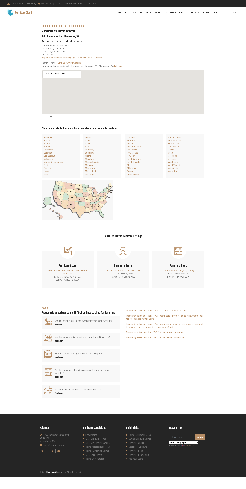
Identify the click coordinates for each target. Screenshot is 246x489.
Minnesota (90, 168)
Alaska (47, 140)
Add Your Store (136, 458)
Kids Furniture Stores (95, 438)
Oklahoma (131, 168)
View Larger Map (48, 117)
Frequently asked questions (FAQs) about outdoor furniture (154, 332)
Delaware (48, 158)
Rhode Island (174, 137)
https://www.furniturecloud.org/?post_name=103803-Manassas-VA (74, 57)
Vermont (172, 155)
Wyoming (172, 171)
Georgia (47, 168)
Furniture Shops (136, 442)
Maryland (89, 158)
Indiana (88, 140)
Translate (190, 445)
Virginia (172, 158)
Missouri (89, 174)
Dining (193, 12)
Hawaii (47, 171)
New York (131, 155)
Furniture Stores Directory (23, 3)
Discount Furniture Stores (97, 442)
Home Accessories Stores (97, 446)
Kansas (88, 146)
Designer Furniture (138, 446)
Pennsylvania (133, 174)
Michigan (89, 165)
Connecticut (49, 155)
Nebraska (131, 140)
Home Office (210, 12)
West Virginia (174, 165)
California (48, 149)
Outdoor (228, 12)
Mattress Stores (173, 12)
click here (117, 66)
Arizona (47, 143)
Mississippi (90, 171)
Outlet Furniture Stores (140, 438)
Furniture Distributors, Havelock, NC (123, 270)
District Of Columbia (53, 162)
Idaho (46, 174)
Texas (171, 149)
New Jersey (132, 149)
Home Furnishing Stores (97, 450)
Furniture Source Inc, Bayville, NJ (178, 270)
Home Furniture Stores (140, 434)
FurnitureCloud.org (55, 472)
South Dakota (174, 143)
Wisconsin (173, 168)
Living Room (132, 12)
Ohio (129, 165)
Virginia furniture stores (69, 62)
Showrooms (91, 434)
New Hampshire (134, 146)
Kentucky (89, 149)
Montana (131, 137)
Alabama (48, 137)
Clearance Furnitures (95, 454)
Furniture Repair (136, 450)
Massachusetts (92, 162)
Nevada (130, 143)
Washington (174, 162)
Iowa (87, 143)
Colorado (48, 152)
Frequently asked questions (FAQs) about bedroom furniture (155, 337)
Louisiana (89, 152)
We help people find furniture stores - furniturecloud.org (68, 3)
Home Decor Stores (94, 458)
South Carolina (175, 140)
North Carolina (134, 158)
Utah (170, 152)
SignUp (200, 437)
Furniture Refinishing (139, 454)
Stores (117, 12)
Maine (88, 155)
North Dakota (133, 162)
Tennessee (173, 146)
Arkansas (48, 146)
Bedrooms (151, 12)
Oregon (130, 171)
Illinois (88, 137)
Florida (47, 165)
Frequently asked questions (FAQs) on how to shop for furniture (157, 310)
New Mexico (132, 152)
